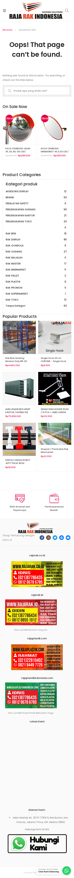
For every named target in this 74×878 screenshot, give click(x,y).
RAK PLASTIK (36, 281)
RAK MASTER (36, 263)
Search (67, 10)
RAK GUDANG (36, 251)
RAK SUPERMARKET (36, 293)
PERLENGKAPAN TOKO (36, 224)
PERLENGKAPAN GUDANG (36, 209)
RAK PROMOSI (36, 287)
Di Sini (45, 829)
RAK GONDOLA (36, 245)
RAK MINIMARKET (36, 269)
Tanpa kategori (36, 305)
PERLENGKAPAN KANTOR (36, 215)
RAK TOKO (36, 299)
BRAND (36, 197)
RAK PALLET (36, 275)
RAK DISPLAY (36, 239)
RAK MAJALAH (36, 257)
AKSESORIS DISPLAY (36, 191)
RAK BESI (36, 233)
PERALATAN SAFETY (36, 203)
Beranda (7, 29)
